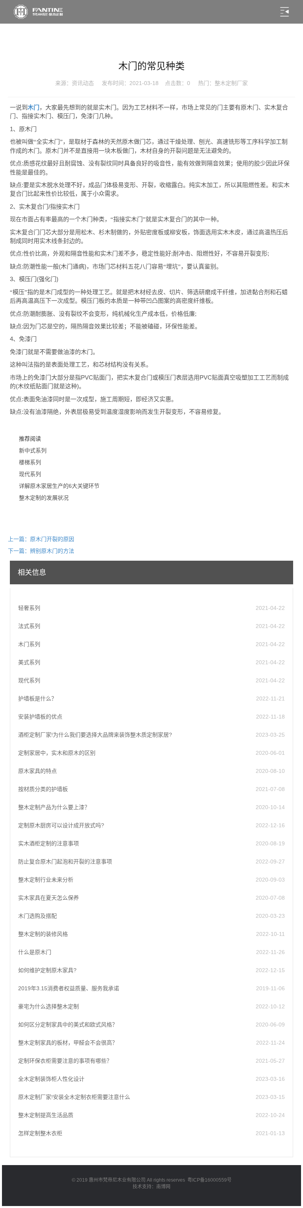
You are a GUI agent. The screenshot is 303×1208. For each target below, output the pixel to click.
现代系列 (30, 474)
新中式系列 (33, 450)
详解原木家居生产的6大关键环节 (59, 486)
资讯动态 (83, 83)
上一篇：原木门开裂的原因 (41, 539)
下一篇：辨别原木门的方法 (41, 551)
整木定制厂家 (231, 83)
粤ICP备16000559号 (209, 1180)
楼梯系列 (30, 462)
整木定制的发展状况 (44, 498)
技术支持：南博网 (151, 1186)
